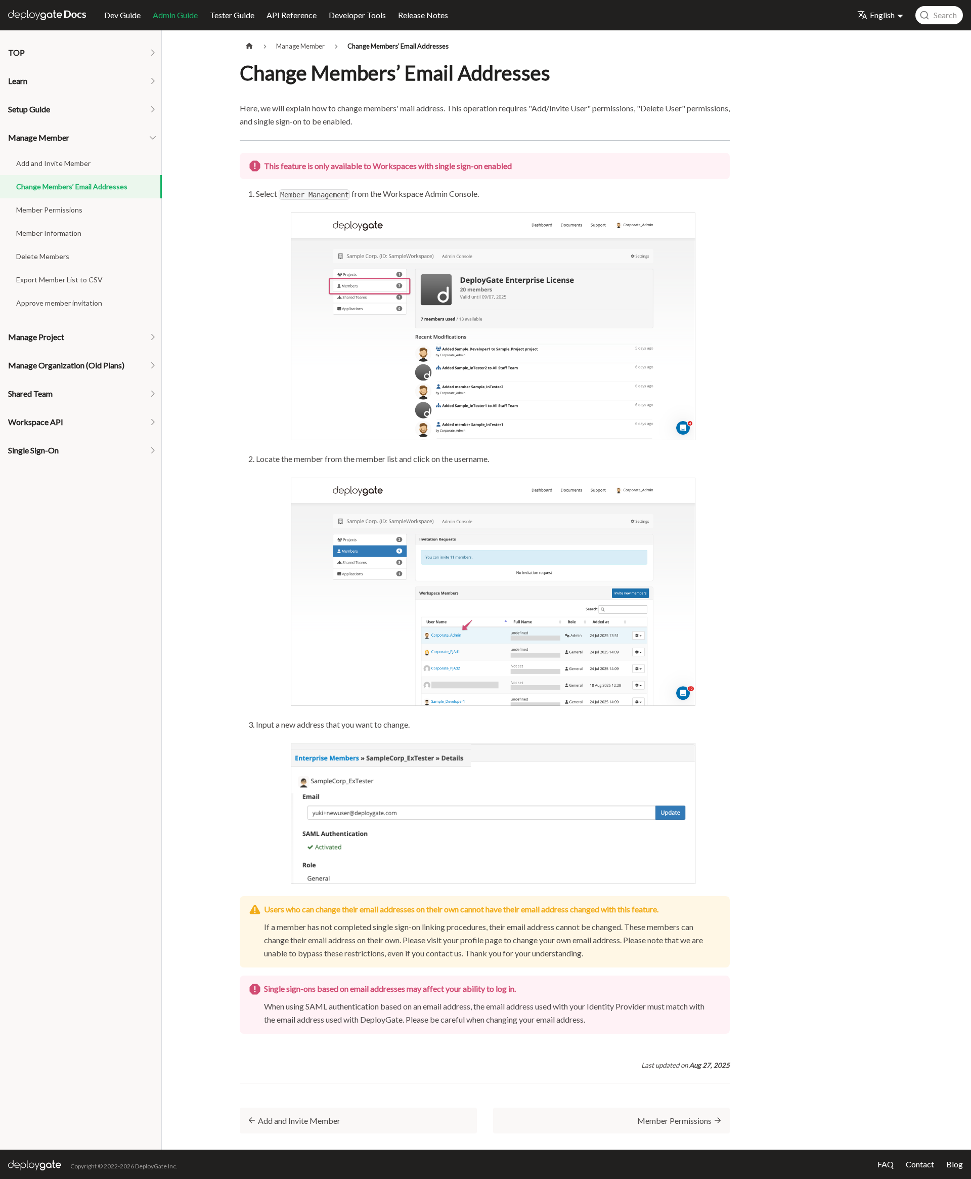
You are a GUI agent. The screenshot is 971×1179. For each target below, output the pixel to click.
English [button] (882, 15)
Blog (954, 1164)
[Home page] (249, 46)
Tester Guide (232, 15)
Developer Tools (357, 15)
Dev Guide (122, 15)
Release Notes (423, 15)
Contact (920, 1164)
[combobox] (939, 15)
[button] (81, 53)
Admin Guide (175, 15)
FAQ (885, 1164)
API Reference (292, 15)
